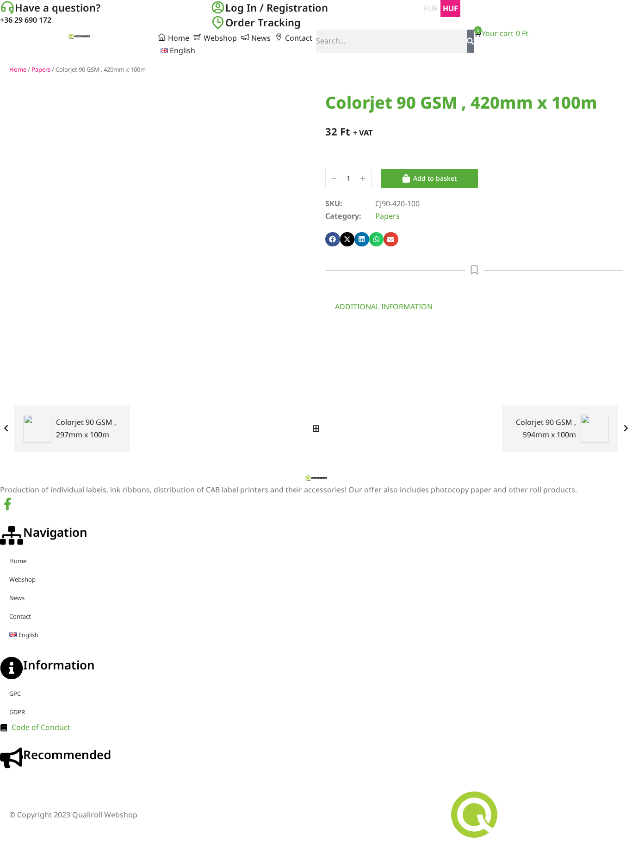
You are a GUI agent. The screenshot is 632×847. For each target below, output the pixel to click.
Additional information (384, 306)
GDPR (17, 712)
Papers (40, 69)
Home (17, 69)
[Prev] (8, 428)
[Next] (624, 428)
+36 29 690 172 (25, 20)
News (17, 598)
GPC (15, 693)
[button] (332, 239)
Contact (20, 616)
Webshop (22, 579)
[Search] (470, 41)
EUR (431, 8)
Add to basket (435, 178)
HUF (450, 8)
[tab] (383, 306)
